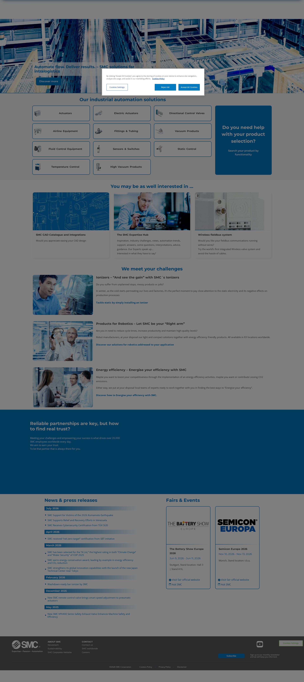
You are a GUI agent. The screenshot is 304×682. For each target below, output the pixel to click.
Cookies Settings (117, 87)
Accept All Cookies (189, 87)
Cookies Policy (158, 78)
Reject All (165, 87)
